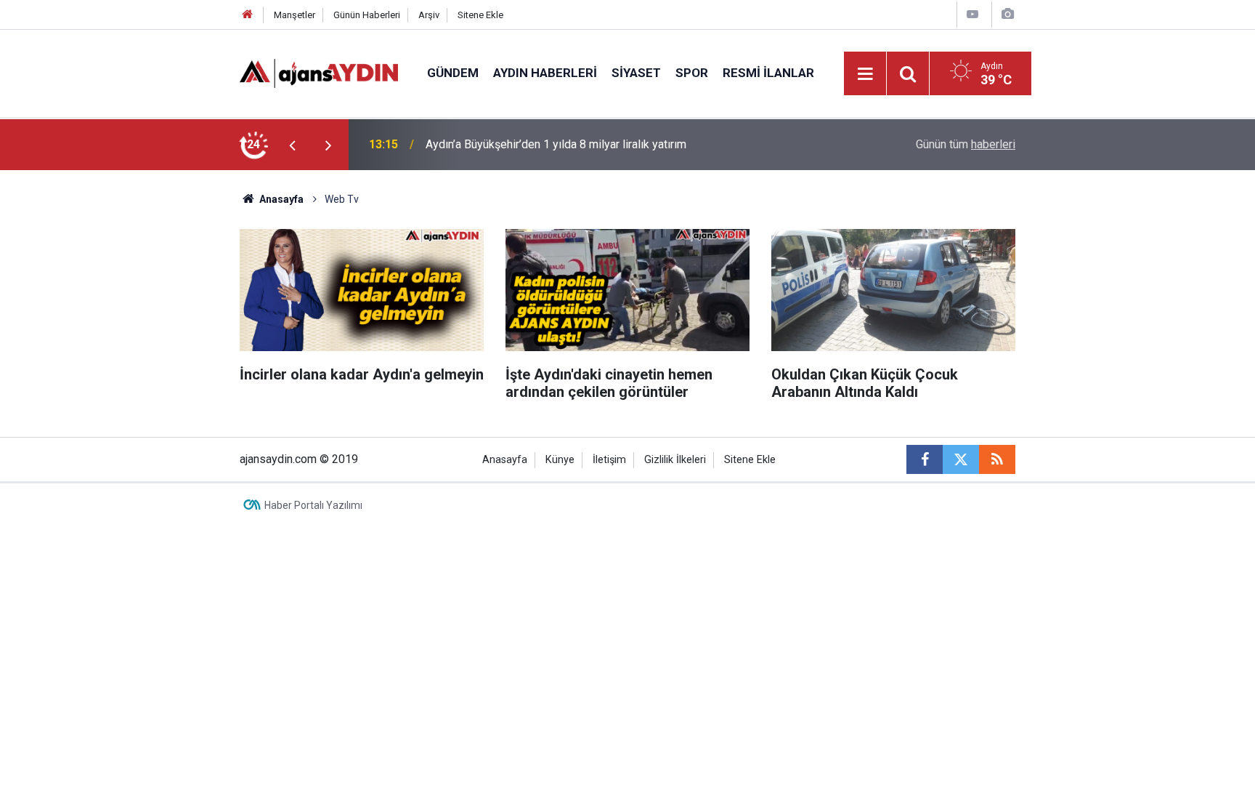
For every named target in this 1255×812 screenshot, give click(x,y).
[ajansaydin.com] (319, 72)
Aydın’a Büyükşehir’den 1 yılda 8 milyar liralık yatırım (556, 144)
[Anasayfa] (248, 14)
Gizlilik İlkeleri (675, 460)
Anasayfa (280, 199)
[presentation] (292, 144)
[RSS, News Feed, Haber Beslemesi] (997, 459)
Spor (691, 72)
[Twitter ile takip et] (961, 459)
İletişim (609, 460)
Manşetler (294, 14)
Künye (559, 460)
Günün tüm (965, 144)
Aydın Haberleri (545, 72)
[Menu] (866, 74)
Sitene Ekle (480, 14)
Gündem (453, 72)
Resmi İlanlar (768, 72)
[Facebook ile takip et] (924, 459)
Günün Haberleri (366, 14)
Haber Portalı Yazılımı (313, 505)
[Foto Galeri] (1007, 14)
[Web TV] (972, 14)
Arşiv (428, 14)
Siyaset (636, 72)
